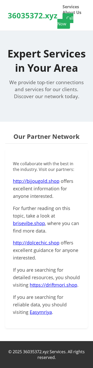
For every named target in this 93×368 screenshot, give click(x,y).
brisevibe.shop (29, 223)
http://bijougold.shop (36, 181)
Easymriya (41, 312)
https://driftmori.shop (53, 285)
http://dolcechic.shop (36, 243)
